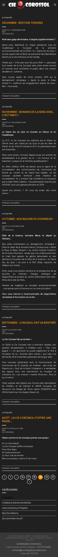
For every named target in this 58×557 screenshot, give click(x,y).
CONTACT (29, 540)
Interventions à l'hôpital (15, 508)
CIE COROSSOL (8, 34)
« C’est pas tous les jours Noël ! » (29, 62)
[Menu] (3, 4)
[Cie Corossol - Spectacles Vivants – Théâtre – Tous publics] (29, 4)
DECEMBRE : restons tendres (22, 22)
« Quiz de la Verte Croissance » (28, 368)
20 (46, 477)
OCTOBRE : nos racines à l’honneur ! (27, 218)
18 (34, 477)
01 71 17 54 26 (44, 547)
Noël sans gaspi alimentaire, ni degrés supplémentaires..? (29, 39)
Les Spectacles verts (20, 536)
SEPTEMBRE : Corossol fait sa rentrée (29, 322)
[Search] (55, 4)
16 (22, 477)
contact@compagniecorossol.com (29, 550)
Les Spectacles (41, 536)
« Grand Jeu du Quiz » (45, 51)
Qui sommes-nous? (12, 518)
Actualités (7, 17)
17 (28, 477)
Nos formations (10, 513)
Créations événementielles (16, 502)
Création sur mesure (17, 538)
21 (53, 477)
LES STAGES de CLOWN (41, 538)
